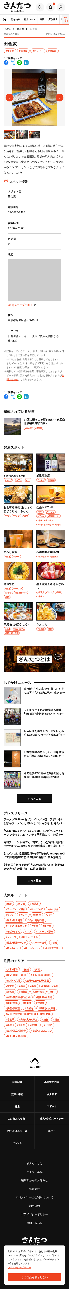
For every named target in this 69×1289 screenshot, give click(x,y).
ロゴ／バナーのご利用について (34, 1197)
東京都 (20, 28)
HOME (7, 28)
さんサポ (52, 1094)
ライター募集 (34, 1172)
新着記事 (17, 1082)
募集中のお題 (51, 1082)
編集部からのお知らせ (34, 1180)
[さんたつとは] (34, 659)
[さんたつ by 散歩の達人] (17, 7)
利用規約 (34, 1206)
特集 (17, 1106)
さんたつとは (34, 1163)
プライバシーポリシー (34, 1214)
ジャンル (17, 1143)
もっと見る (34, 880)
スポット (52, 1106)
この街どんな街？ (17, 1118)
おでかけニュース (17, 1131)
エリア (52, 1131)
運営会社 (34, 1189)
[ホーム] (4, 19)
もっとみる (34, 798)
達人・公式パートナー (52, 1118)
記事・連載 (17, 1094)
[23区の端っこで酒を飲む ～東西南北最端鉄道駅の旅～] (34, 426)
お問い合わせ (34, 1223)
